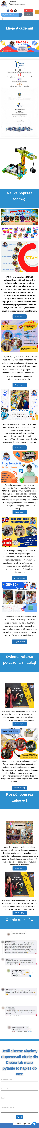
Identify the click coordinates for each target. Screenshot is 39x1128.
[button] (2, 19)
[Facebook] (8, 10)
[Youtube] (11, 10)
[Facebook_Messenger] (34, 1124)
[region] (19, 46)
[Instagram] (15, 10)
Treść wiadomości (7, 1107)
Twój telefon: (5, 1089)
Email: (3, 1098)
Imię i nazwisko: (7, 1079)
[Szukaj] (20, 15)
